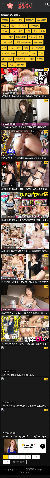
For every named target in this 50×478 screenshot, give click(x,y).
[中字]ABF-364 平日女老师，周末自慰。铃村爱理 (24, 282)
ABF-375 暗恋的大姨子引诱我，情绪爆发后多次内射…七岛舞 (25, 251)
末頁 (6, 462)
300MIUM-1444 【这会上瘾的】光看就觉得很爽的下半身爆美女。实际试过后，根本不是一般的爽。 (25, 189)
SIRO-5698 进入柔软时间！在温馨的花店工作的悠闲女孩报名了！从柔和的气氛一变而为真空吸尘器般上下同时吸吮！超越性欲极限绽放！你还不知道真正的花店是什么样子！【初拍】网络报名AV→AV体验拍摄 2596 (25, 405)
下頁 (36, 457)
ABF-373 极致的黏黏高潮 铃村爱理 (17, 375)
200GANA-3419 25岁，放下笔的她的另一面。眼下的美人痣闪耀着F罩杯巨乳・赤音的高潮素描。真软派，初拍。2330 (25, 313)
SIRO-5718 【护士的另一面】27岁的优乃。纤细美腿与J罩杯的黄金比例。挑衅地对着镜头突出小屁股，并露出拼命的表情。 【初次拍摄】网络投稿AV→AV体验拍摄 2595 (25, 436)
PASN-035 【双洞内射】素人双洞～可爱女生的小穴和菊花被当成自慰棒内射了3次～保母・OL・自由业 (25, 158)
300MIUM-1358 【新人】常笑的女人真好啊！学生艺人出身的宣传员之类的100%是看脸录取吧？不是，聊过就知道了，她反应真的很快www (25, 343)
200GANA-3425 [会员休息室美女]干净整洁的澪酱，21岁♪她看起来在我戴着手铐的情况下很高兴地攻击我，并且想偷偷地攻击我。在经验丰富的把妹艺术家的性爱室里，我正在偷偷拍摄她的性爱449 (25, 127)
